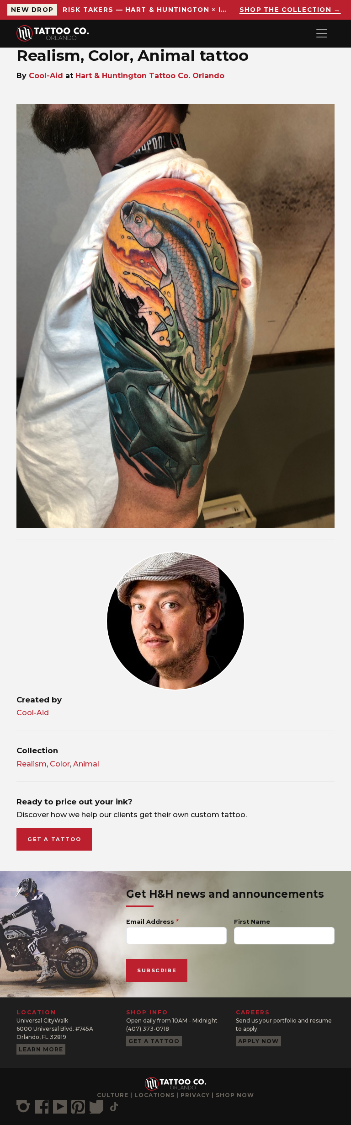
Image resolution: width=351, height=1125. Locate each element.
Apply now (258, 1041)
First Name (252, 921)
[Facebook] (41, 1107)
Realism (31, 764)
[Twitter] (96, 1107)
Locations (154, 1095)
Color (60, 764)
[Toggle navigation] (322, 33)
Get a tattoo (54, 839)
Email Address (150, 921)
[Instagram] (23, 1107)
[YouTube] (60, 1107)
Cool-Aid (46, 75)
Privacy (195, 1095)
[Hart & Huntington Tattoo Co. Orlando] (56, 33)
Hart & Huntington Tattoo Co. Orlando (149, 75)
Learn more (41, 1049)
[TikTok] (114, 1107)
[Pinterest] (78, 1107)
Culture (112, 1095)
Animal (86, 764)
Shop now (235, 1095)
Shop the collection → (290, 9)
